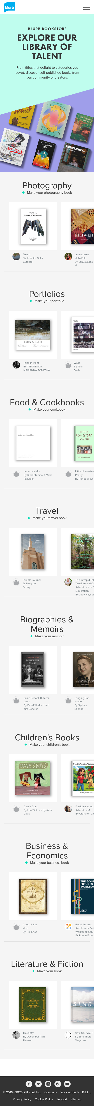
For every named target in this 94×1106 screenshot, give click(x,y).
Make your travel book (49, 518)
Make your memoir (49, 636)
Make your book (49, 971)
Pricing (86, 1092)
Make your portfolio (49, 301)
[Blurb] (8, 9)
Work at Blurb (70, 1092)
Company (50, 1092)
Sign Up (69, 7)
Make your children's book (50, 744)
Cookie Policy (44, 1099)
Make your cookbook (49, 409)
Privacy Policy (22, 1099)
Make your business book (49, 863)
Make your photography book (49, 192)
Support (61, 1099)
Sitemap (76, 1099)
